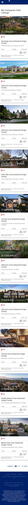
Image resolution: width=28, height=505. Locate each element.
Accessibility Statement (12, 484)
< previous (9, 466)
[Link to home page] (14, 2)
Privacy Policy (19, 482)
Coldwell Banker (10, 474)
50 (22, 466)
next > (25, 466)
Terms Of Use (8, 482)
